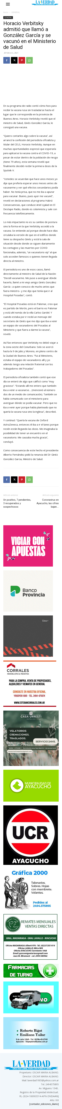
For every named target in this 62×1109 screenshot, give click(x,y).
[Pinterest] (22, 60)
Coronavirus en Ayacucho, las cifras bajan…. (48, 503)
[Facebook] (6, 60)
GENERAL (15, 12)
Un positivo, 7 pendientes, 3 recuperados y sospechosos (17, 503)
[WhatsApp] (29, 60)
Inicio (5, 12)
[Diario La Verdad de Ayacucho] (45, 2)
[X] (14, 60)
